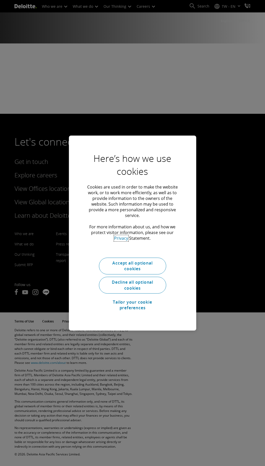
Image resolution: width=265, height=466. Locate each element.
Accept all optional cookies (132, 266)
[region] (132, 233)
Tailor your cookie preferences (132, 305)
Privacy (121, 238)
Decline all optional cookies (132, 285)
